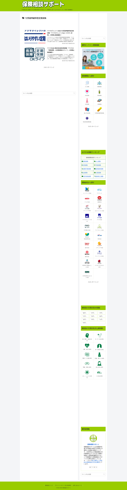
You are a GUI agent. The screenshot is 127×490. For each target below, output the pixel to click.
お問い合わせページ (77, 485)
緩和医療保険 (99, 169)
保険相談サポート (93, 444)
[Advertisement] (49, 24)
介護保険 (98, 172)
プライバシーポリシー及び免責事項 (63, 485)
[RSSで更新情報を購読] (96, 467)
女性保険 (85, 165)
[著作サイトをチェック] (90, 467)
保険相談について (49, 485)
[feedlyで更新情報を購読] (94, 467)
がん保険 (98, 161)
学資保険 (98, 165)
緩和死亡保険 (99, 176)
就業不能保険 (87, 169)
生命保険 (84, 172)
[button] (74, 93)
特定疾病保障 (87, 176)
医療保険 (85, 161)
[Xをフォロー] (92, 467)
